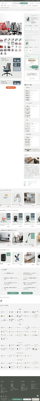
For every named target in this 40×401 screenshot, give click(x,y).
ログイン (32, 3)
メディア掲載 (12, 388)
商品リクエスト (3, 392)
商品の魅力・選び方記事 (4, 391)
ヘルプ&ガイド (33, 0)
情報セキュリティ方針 (24, 389)
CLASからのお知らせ (27, 0)
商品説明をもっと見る (10, 87)
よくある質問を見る (12, 293)
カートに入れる (35, 67)
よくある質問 (37, 0)
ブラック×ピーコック (28, 29)
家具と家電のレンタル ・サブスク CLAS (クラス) (7, 0)
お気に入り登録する (28, 399)
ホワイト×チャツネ (28, 33)
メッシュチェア (35, 181)
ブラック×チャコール (35, 29)
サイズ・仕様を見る (35, 25)
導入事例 (32, 387)
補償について (36, 47)
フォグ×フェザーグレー (28, 37)
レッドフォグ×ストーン (35, 33)
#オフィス (29, 185)
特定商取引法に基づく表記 (24, 388)
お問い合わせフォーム (24, 390)
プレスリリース (13, 387)
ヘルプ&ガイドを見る (26, 293)
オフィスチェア (30, 181)
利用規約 (22, 387)
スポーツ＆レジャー (3, 388)
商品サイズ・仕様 (28, 84)
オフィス (2, 387)
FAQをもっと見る (32, 78)
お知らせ (2, 390)
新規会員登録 (25, 3)
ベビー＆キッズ (3, 389)
